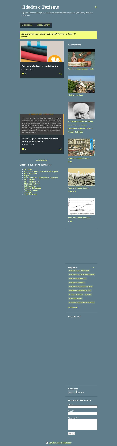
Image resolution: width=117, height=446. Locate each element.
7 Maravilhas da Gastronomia (79, 270)
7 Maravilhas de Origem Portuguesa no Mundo (84, 274)
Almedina (88, 294)
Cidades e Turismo (40, 7)
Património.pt (30, 186)
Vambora (28, 192)
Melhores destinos (32, 184)
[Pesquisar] (96, 7)
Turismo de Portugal (32, 188)
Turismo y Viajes (31, 190)
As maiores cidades (75, 298)
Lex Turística (29, 180)
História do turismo (75, 95)
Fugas (26, 176)
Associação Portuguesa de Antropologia (83, 302)
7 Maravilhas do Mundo (77, 282)
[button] (60, 73)
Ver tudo (24, 37)
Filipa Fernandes (31, 174)
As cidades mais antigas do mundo (81, 69)
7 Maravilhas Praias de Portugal (80, 290)
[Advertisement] (41, 96)
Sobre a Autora (43, 25)
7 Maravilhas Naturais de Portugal (80, 286)
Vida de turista (30, 194)
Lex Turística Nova (32, 182)
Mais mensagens (41, 160)
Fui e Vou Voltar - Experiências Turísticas (41, 178)
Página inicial (26, 25)
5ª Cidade (28, 169)
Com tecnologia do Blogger (60, 443)
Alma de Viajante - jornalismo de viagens (41, 171)
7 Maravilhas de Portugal (77, 278)
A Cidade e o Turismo (76, 294)
